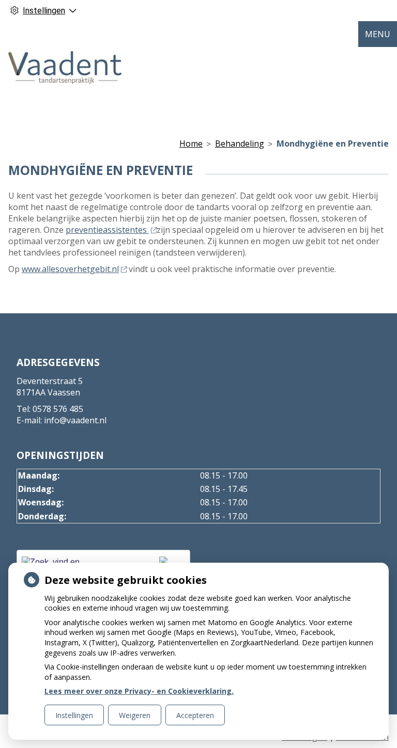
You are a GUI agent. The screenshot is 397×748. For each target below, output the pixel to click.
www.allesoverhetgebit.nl (70, 269)
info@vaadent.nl (75, 420)
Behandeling (239, 143)
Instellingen (74, 715)
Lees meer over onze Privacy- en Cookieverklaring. (139, 691)
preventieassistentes (107, 229)
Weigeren (134, 715)
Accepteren (195, 715)
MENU (377, 34)
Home (191, 143)
